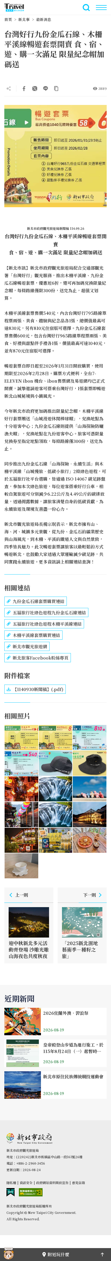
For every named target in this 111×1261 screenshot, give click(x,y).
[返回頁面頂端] (102, 1254)
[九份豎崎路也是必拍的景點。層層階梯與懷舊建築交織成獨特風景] (21, 788)
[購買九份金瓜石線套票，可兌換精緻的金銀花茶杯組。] (21, 865)
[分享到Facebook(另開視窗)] (24, 88)
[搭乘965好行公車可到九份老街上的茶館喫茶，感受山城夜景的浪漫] (21, 840)
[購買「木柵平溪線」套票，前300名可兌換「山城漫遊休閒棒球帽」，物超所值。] (55, 763)
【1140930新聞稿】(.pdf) (38, 689)
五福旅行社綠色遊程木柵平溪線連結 (47, 624)
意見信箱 (78, 1182)
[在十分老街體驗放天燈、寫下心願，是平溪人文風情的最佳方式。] (21, 814)
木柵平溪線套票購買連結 (36, 635)
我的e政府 (10, 1192)
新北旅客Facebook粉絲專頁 (40, 658)
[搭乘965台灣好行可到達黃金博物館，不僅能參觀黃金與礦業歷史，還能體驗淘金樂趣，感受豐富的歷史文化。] (89, 814)
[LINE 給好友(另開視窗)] (45, 88)
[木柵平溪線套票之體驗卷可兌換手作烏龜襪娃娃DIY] (89, 788)
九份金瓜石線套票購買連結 (38, 601)
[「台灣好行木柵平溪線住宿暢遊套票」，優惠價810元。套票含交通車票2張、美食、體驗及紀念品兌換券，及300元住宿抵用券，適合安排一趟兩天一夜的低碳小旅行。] (89, 737)
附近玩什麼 (58, 1254)
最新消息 (43, 19)
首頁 (8, 19)
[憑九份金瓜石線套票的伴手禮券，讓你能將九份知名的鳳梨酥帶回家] (55, 840)
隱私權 (11, 1182)
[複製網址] (56, 88)
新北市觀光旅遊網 (17, 7)
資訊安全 (26, 1182)
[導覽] (101, 7)
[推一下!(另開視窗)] (34, 88)
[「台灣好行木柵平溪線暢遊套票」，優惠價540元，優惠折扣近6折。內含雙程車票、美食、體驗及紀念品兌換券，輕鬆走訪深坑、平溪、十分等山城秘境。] (21, 763)
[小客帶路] (8, 1254)
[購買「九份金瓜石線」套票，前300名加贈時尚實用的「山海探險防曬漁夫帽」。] (89, 763)
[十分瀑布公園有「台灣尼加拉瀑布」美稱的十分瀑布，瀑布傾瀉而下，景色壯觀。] (55, 788)
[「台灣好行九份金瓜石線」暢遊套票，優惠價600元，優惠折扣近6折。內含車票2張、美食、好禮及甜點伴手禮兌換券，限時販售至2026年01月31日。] (21, 737)
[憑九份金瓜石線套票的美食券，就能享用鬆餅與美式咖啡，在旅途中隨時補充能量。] (89, 840)
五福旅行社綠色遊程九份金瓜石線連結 (49, 613)
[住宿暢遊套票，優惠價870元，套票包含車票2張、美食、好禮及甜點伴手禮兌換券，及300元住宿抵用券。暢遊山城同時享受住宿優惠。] (55, 737)
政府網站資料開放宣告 (52, 1182)
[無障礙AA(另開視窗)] (31, 1192)
